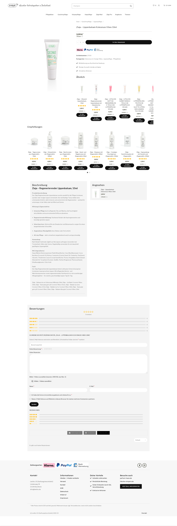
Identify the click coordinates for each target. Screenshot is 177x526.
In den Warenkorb (119, 42)
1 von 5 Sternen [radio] (45, 349)
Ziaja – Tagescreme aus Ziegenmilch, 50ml (34, 154)
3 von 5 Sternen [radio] (48, 349)
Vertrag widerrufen (131, 486)
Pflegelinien (117, 59)
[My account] (159, 5)
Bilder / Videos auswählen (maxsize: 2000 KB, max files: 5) (48, 377)
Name (32, 386)
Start (78, 21)
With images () (76, 433)
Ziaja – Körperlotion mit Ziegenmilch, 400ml (49, 154)
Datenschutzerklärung (46, 395)
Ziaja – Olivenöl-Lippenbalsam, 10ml (82, 101)
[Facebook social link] (139, 465)
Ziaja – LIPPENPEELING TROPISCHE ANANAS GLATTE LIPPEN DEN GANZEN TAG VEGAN (139, 105)
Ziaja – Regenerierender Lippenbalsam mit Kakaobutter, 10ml (96, 103)
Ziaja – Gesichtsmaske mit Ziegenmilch (127, 154)
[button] (82, 115)
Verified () (90, 433)
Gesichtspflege (87, 21)
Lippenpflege (98, 21)
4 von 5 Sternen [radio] (49, 349)
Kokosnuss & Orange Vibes (94, 59)
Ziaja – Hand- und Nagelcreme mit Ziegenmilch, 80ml (80, 154)
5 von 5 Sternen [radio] (51, 349)
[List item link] (73, 478)
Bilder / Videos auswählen (42, 381)
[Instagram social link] (144, 465)
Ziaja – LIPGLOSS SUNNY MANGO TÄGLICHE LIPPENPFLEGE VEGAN (124, 103)
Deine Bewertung (36, 349)
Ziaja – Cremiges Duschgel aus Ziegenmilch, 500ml (112, 154)
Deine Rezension (35, 352)
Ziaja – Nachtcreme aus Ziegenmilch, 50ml (65, 154)
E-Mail (92, 386)
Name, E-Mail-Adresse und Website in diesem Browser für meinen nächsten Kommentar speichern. (63, 399)
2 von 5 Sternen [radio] (46, 349)
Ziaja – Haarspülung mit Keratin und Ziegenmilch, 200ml (143, 154)
